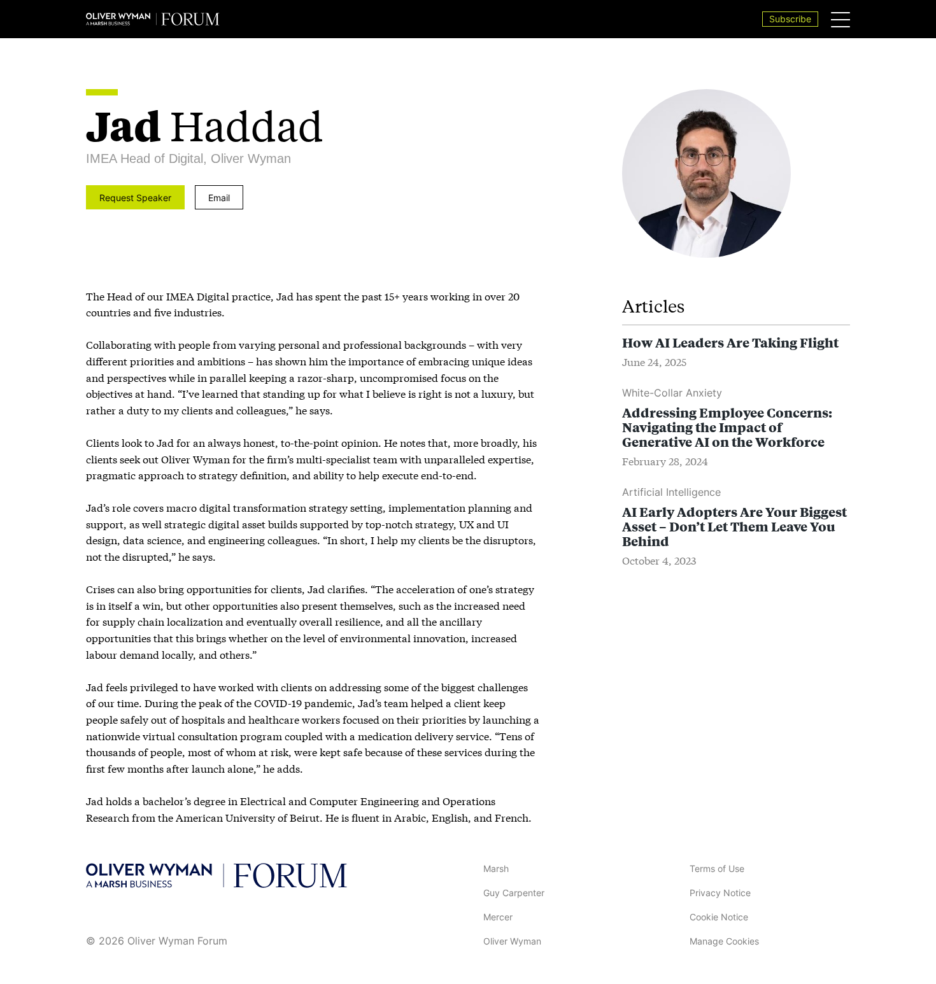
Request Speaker (135, 197)
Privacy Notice (720, 892)
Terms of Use (717, 868)
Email (219, 197)
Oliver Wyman (512, 941)
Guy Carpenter (513, 892)
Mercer (498, 916)
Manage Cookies (724, 941)
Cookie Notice (719, 916)
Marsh (496, 868)
